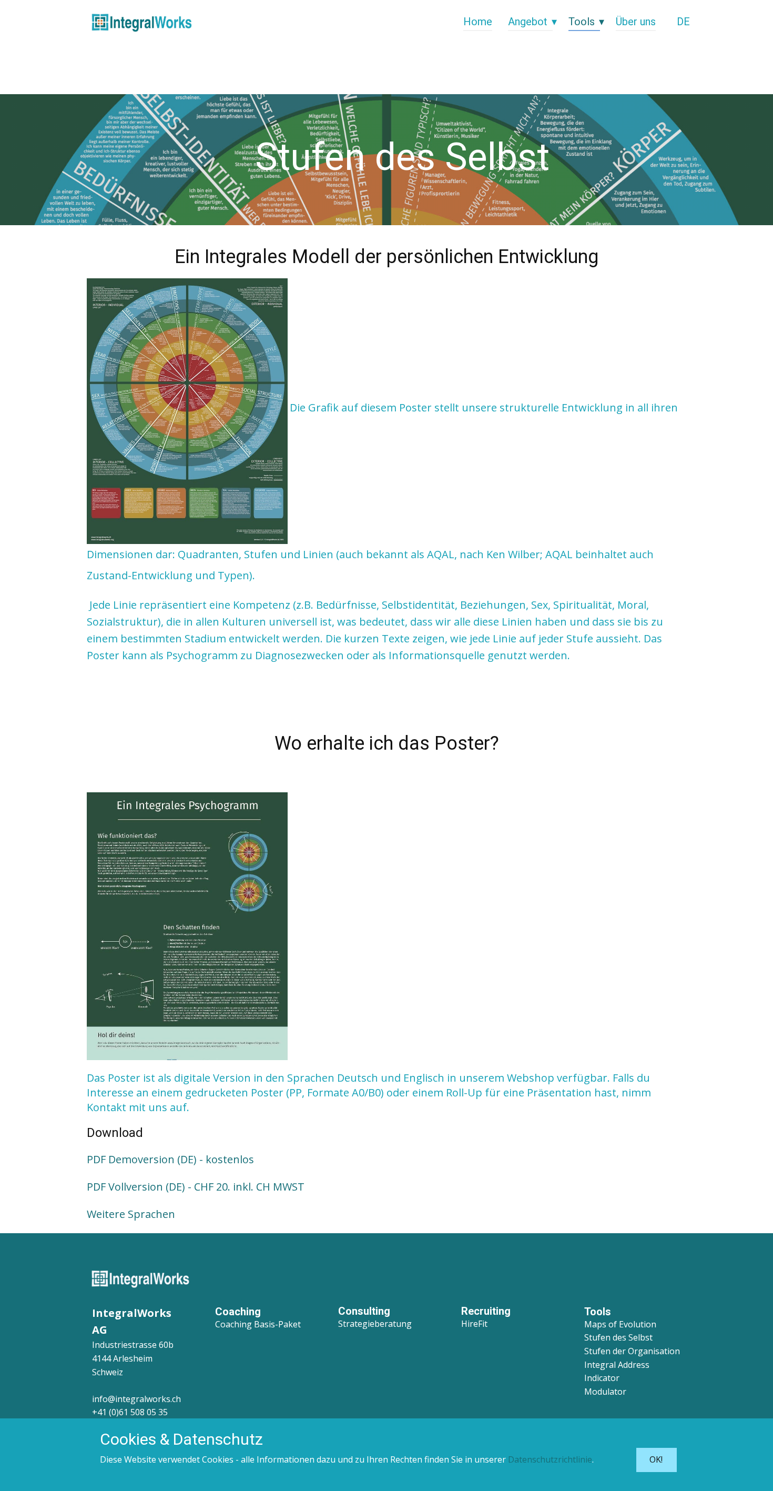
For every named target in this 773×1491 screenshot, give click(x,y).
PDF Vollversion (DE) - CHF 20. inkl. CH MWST (195, 1187)
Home (477, 21)
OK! (656, 1459)
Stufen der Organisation (632, 1351)
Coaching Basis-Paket (258, 1324)
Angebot (527, 21)
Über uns (636, 21)
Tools (581, 21)
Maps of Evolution (620, 1324)
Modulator (605, 1391)
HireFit (474, 1323)
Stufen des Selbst (618, 1337)
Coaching (238, 1311)
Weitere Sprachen (131, 1214)
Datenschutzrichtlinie (550, 1459)
